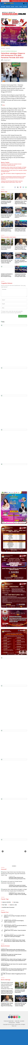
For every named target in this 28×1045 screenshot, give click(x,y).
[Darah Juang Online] (8, 3)
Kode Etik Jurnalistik (19, 1021)
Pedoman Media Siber (9, 1021)
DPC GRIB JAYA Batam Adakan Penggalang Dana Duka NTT (13, 174)
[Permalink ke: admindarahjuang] (2, 60)
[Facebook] (9, 1017)
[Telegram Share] (23, 187)
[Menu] (2, 3)
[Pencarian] (26, 4)
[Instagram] (17, 1017)
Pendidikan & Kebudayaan (11, 51)
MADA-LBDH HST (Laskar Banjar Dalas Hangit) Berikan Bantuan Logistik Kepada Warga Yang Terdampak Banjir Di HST (14, 940)
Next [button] (25, 851)
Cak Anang (15, 902)
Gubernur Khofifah (6, 902)
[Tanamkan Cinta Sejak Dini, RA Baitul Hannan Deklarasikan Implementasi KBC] (7, 196)
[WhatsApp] (19, 1017)
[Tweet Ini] (18, 187)
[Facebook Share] (15, 187)
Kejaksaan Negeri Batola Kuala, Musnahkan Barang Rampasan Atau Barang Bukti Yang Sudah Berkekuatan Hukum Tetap (18, 878)
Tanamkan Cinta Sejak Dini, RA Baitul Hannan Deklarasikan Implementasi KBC (11, 164)
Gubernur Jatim (13, 904)
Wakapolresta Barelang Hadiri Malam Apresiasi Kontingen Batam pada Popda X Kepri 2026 (12, 181)
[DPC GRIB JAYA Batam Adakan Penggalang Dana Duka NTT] (21, 210)
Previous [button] (3, 851)
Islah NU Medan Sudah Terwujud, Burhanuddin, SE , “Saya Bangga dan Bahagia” (15, 926)
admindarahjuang (7, 59)
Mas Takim (4, 904)
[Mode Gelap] (24, 4)
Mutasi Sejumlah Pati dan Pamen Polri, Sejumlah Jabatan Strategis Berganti (14, 171)
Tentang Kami (12, 1022)
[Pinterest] (14, 1017)
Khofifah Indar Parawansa (8, 907)
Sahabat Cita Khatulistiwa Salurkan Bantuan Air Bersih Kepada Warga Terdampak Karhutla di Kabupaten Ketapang (13, 178)
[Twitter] (12, 1017)
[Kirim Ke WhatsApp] (26, 187)
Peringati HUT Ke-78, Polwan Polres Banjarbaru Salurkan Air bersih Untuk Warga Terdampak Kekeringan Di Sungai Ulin (14, 969)
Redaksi (18, 1022)
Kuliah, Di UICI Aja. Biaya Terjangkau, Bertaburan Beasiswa (15, 916)
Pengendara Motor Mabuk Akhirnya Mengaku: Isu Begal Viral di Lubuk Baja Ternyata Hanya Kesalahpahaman (13, 168)
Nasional (3, 51)
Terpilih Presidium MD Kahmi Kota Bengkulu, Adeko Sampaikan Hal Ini (14, 921)
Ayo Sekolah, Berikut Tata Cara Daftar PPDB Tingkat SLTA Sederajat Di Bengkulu (14, 936)
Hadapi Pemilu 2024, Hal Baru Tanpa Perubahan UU (15, 931)
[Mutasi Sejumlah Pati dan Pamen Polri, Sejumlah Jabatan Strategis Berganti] (7, 210)
